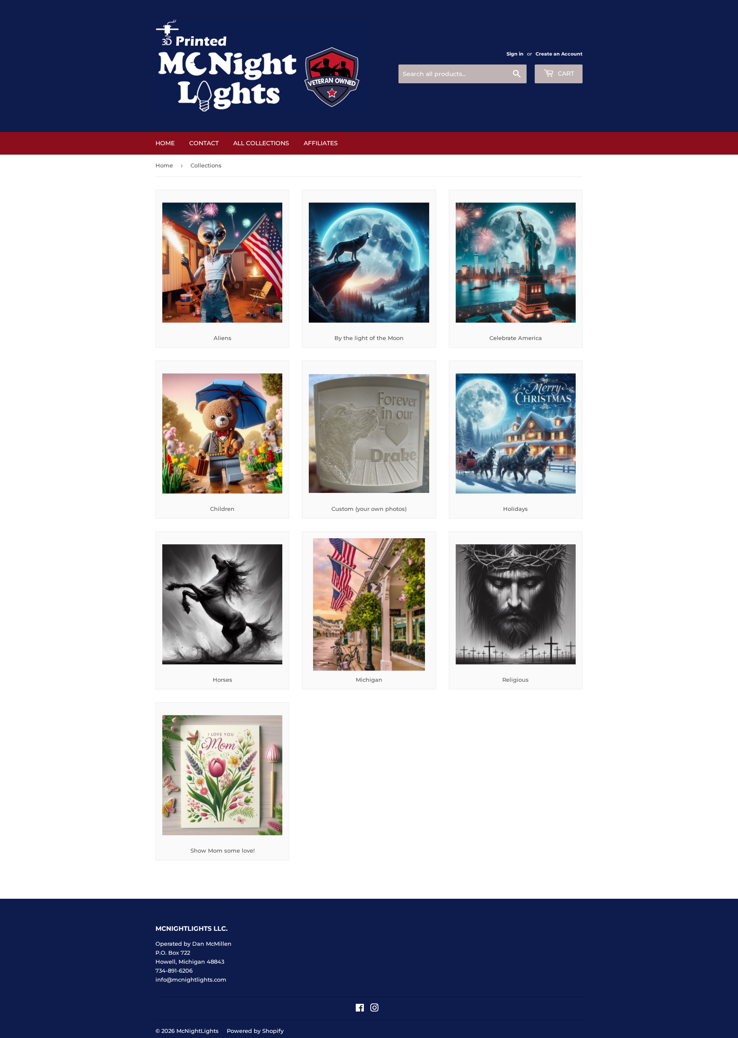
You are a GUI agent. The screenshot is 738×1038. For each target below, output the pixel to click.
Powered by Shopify (255, 1030)
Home (165, 143)
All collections (261, 143)
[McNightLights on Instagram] (374, 1009)
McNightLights (197, 1030)
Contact (204, 143)
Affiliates (321, 143)
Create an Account (559, 54)
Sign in (515, 54)
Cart (565, 73)
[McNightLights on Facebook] (359, 1009)
